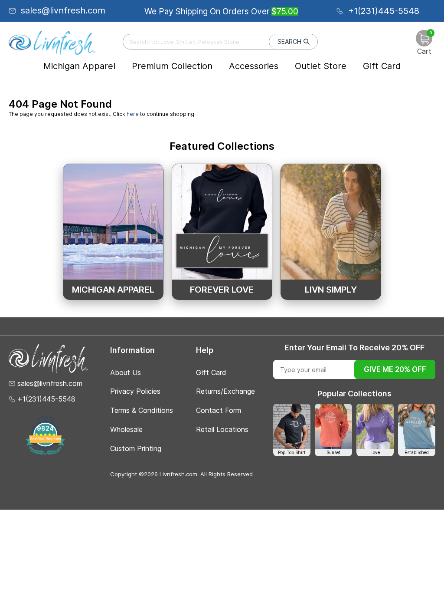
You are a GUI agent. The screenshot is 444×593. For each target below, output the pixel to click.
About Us (125, 372)
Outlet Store (320, 66)
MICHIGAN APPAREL (113, 289)
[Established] (416, 426)
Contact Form (218, 410)
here (133, 114)
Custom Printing (135, 448)
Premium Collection (172, 66)
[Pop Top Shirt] (291, 426)
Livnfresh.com (178, 474)
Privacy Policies (135, 391)
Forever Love (222, 289)
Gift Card (382, 66)
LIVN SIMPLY (331, 289)
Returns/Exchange (225, 391)
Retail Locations (222, 429)
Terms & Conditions (141, 410)
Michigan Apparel (79, 66)
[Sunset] (333, 426)
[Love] (375, 426)
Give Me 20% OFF (395, 369)
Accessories (253, 66)
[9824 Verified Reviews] (45, 453)
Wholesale (126, 429)
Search (289, 41)
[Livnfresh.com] (52, 42)
